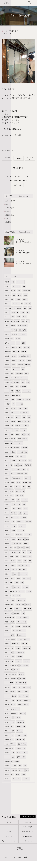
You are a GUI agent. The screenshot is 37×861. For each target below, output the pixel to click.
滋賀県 (6, 378)
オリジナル (8, 779)
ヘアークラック (18, 443)
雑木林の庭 (21, 539)
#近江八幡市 (18, 185)
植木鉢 (18, 578)
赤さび (13, 452)
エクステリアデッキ (23, 704)
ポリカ (18, 482)
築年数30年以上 (9, 456)
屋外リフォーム (21, 635)
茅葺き (28, 604)
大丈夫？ (7, 460)
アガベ (16, 574)
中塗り (16, 430)
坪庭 (30, 561)
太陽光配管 (16, 351)
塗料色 (27, 434)
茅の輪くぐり (15, 643)
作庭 (21, 582)
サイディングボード (10, 439)
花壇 (15, 330)
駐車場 (23, 343)
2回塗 (20, 465)
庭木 (6, 665)
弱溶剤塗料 (28, 465)
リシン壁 (7, 395)
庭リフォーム (8, 613)
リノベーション (9, 774)
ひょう (6, 473)
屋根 (19, 290)
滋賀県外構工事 (19, 739)
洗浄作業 (20, 364)
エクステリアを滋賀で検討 (11, 135)
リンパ (6, 513)
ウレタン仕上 (26, 391)
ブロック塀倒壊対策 (20, 683)
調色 (12, 434)
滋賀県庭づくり (9, 739)
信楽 (6, 548)
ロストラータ (23, 574)
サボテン (28, 591)
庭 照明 (16, 670)
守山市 (6, 434)
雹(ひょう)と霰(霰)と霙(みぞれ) (19, 473)
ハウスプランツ (9, 535)
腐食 (26, 452)
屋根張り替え (9, 215)
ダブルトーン (22, 334)
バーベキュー (13, 591)
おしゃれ (14, 770)
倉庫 (16, 495)
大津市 (6, 325)
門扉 (29, 487)
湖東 (17, 386)
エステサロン (14, 517)
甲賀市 (6, 312)
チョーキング (8, 447)
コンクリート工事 (20, 748)
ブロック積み (22, 569)
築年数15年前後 (16, 395)
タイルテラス (8, 543)
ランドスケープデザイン (11, 713)
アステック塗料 (9, 373)
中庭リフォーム (21, 600)
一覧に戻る (18, 158)
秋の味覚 (16, 321)
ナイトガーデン (14, 665)
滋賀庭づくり (18, 609)
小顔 (20, 513)
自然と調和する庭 (9, 617)
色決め (17, 434)
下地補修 (18, 391)
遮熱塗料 (16, 382)
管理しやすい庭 (19, 604)
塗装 (30, 460)
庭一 (15, 548)
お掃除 (11, 386)
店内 (6, 582)
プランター (21, 530)
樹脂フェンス (18, 535)
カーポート (16, 304)
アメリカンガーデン (10, 561)
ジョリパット (8, 430)
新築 (6, 565)
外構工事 (7, 478)
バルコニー (8, 630)
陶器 (11, 548)
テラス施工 (19, 657)
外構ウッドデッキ (9, 700)
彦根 (13, 317)
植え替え (7, 530)
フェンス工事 (8, 652)
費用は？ (14, 360)
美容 (13, 282)
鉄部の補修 (24, 447)
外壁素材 (27, 364)
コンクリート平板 (19, 652)
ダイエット (23, 517)
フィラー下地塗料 (9, 399)
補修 (23, 369)
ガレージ (7, 317)
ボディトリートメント (10, 526)
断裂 (29, 417)
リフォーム (8, 304)
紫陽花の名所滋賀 (9, 622)
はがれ (6, 421)
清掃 (6, 386)
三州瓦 (21, 408)
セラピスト (8, 286)
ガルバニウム (16, 779)
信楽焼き (26, 543)
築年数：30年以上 (22, 439)
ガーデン (25, 299)
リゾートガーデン (9, 578)
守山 (28, 312)
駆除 (25, 308)
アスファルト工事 (9, 752)
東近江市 (13, 325)
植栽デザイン (8, 718)
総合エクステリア (9, 343)
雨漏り (6, 413)
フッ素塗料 (8, 404)
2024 (18, 343)
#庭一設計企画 (15, 181)
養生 (6, 487)
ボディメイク (20, 282)
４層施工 (28, 360)
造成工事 (14, 569)
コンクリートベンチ (23, 691)
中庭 (25, 561)
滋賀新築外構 (26, 626)
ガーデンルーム (9, 495)
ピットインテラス (9, 657)
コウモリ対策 (17, 308)
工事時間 (7, 360)
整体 (18, 500)
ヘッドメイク (8, 504)
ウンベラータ (26, 578)
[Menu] (34, 3)
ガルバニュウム (24, 413)
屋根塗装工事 (8, 443)
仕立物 (13, 530)
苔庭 (22, 613)
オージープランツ (9, 722)
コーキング (16, 369)
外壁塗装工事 (20, 399)
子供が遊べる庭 (9, 604)
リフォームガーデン (15, 552)
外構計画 (16, 761)
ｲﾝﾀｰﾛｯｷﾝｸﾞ (26, 587)
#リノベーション (24, 176)
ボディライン (16, 286)
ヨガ (24, 504)
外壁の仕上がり (9, 338)
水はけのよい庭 (9, 661)
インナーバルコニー (10, 639)
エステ (25, 508)
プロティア (19, 731)
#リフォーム (11, 176)
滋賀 (20, 766)
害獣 (30, 308)
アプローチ (17, 487)
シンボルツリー (24, 665)
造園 (3, 151)
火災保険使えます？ (17, 478)
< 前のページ (7, 158)
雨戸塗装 (7, 364)
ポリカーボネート (9, 482)
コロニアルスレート (19, 469)
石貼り (16, 582)
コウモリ (27, 304)
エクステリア (9, 151)
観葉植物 (7, 282)
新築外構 (7, 569)
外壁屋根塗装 (26, 290)
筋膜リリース (20, 521)
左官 (6, 556)
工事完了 (18, 417)
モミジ (19, 561)
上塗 (15, 465)
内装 (17, 556)
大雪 (17, 456)
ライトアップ (8, 670)
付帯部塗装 (23, 386)
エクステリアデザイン (22, 617)
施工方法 (17, 338)
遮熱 (23, 382)
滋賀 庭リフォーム (10, 704)
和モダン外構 (20, 722)
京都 (23, 321)
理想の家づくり (22, 744)
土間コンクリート (21, 622)
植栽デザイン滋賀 (9, 731)
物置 (21, 495)
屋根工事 (26, 347)
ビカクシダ (8, 595)
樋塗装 (13, 364)
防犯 (24, 552)
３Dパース (18, 661)
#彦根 (25, 181)
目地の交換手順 (9, 426)
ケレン (6, 391)
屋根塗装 (14, 334)
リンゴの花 (8, 687)
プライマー (23, 430)
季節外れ (22, 456)
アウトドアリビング (10, 691)
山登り (6, 517)
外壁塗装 (8, 211)
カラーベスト (14, 413)
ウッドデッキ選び (24, 696)
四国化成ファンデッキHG (23, 700)
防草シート (22, 526)
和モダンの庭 (26, 648)
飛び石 (21, 548)
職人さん (14, 347)
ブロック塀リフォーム (10, 674)
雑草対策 (17, 626)
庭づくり (22, 713)
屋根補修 (16, 447)
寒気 (20, 347)
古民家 (23, 774)
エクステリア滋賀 (9, 757)
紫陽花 (10, 609)
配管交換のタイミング (11, 356)
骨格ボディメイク (9, 500)
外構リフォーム (9, 626)
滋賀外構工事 (27, 609)
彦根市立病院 (22, 330)
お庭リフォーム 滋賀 (10, 766)
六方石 (27, 548)
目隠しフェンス (20, 491)
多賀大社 (7, 643)
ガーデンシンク (9, 299)
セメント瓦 (20, 404)
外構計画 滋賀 (21, 757)
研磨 (12, 391)
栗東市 (28, 399)
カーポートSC (14, 312)
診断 (6, 219)
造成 (27, 539)
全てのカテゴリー (10, 201)
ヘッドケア (24, 500)
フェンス (13, 539)
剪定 (11, 487)
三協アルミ (12, 565)
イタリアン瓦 (8, 408)
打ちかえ (27, 421)
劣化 (26, 408)
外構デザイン (8, 574)
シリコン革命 (19, 373)
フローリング (8, 330)
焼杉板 (6, 539)
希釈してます (8, 469)
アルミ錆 (20, 452)
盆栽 (11, 582)
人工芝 (11, 491)
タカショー (17, 587)
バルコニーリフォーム (19, 630)
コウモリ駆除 (8, 308)
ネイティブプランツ (10, 744)
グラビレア (17, 718)
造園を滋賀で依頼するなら (11, 129)
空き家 (17, 774)
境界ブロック (17, 543)
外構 (25, 766)
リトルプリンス (9, 735)
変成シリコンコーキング (22, 426)
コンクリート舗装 (9, 600)
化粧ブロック (25, 565)
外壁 (27, 770)
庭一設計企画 (8, 321)
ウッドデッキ (22, 460)
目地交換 (13, 421)
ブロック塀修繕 (9, 683)
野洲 (14, 295)
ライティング (8, 587)
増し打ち (20, 421)
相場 (27, 382)
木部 (6, 465)
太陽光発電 (8, 351)
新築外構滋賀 (8, 761)
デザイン (21, 770)
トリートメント (17, 508)
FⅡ (19, 565)
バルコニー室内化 (9, 635)
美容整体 (28, 521)
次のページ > (30, 158)
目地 (24, 417)
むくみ (26, 513)
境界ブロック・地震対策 (11, 678)
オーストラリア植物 (20, 735)
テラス (26, 295)
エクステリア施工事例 (11, 696)
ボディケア (17, 504)
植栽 (6, 491)
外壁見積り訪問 (27, 482)
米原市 (22, 312)
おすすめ (7, 770)
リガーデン (28, 535)
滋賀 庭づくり (9, 648)
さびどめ (7, 452)
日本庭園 (17, 648)
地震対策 (22, 678)
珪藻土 (11, 556)
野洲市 (27, 373)
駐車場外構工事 (9, 748)
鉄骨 (27, 321)
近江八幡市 (8, 295)
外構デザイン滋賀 (20, 726)
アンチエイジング (9, 521)
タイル (29, 552)
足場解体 (14, 460)
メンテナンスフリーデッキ (12, 709)
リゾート (17, 299)
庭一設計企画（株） (24, 356)
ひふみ (18, 317)
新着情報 (8, 222)
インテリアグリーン (24, 687)
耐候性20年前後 (9, 417)
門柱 (24, 487)
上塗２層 (21, 360)
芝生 (6, 591)
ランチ (24, 317)
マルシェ (21, 591)
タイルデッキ (16, 595)
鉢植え (15, 687)
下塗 (11, 465)
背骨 (15, 513)
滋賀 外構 (24, 643)
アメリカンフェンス (25, 556)
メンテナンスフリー (22, 752)
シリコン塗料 (8, 382)
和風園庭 (16, 613)
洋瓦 (15, 408)
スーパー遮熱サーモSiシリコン (19, 378)
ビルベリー (26, 661)
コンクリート (26, 779)
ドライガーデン (9, 726)
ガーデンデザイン (22, 325)
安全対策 (21, 674)
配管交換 (24, 351)
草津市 (20, 295)
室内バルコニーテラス (24, 639)
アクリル (27, 478)
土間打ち (7, 347)
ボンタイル (8, 369)
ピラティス (8, 508)
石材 (6, 552)
